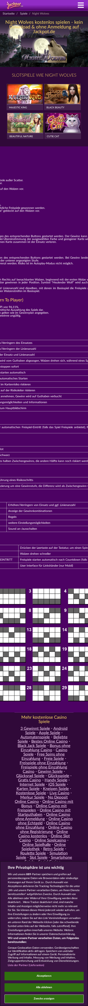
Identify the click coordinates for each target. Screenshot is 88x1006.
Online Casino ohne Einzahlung (43, 825)
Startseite (9, 13)
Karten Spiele (28, 789)
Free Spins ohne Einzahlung (43, 757)
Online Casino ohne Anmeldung (42, 817)
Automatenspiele (35, 737)
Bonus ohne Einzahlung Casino (45, 748)
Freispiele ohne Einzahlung (43, 763)
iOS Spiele (57, 784)
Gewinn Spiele (50, 772)
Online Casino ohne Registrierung (46, 830)
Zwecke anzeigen (44, 998)
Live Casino (59, 793)
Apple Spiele (49, 733)
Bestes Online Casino (49, 741)
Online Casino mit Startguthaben (44, 812)
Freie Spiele (54, 759)
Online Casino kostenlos (43, 834)
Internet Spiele (32, 784)
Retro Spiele (53, 849)
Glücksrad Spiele (30, 776)
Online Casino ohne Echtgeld (45, 821)
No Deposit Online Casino (41, 800)
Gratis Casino (29, 780)
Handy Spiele (56, 780)
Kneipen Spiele (56, 789)
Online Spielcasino (50, 840)
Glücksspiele (58, 776)
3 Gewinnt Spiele (35, 729)
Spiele (23, 13)
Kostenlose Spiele (31, 793)
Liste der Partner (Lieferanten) (26, 965)
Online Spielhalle (36, 845)
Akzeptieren (44, 976)
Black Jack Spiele (32, 746)
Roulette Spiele (33, 853)
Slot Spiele (38, 858)
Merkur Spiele (32, 797)
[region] (44, 933)
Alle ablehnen (44, 987)
